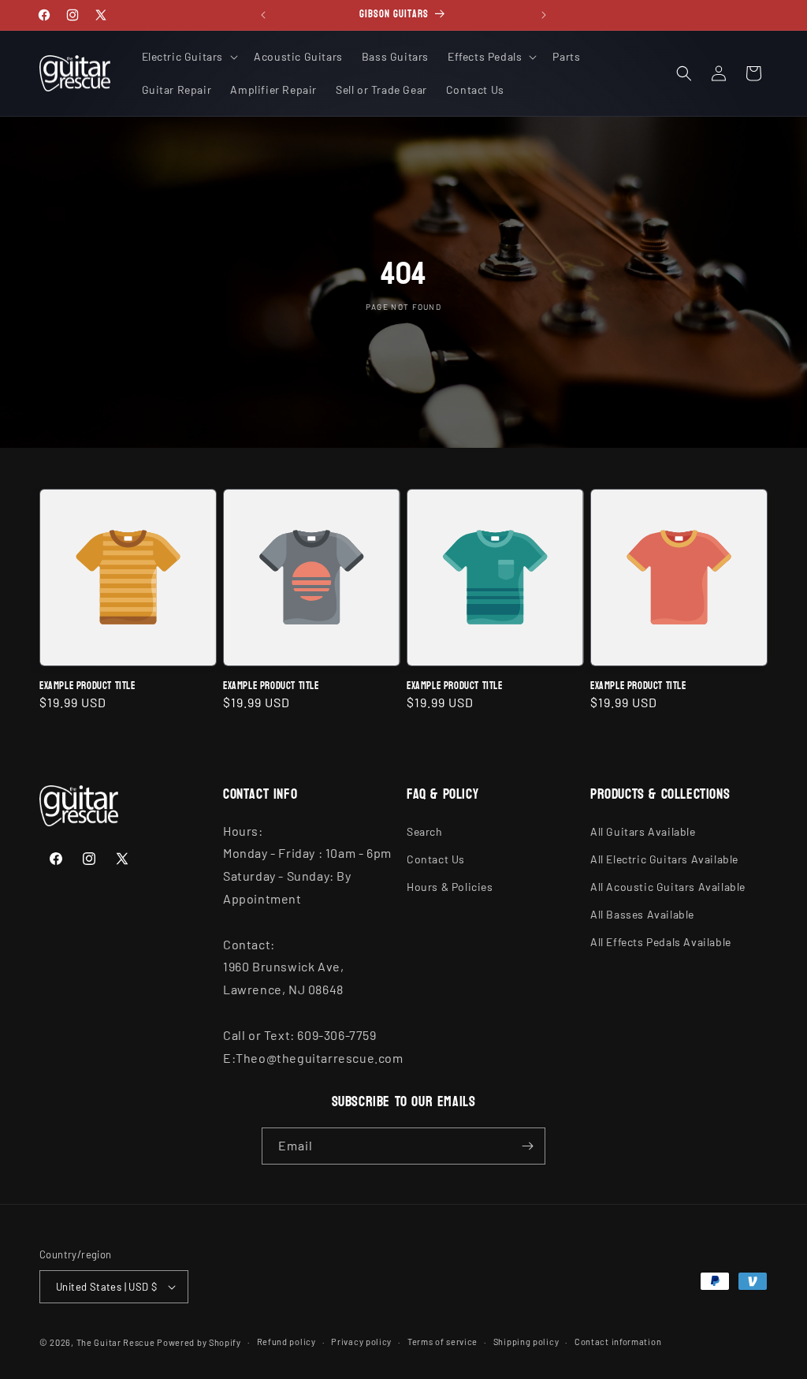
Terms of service (442, 1341)
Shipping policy (526, 1341)
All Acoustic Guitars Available (668, 886)
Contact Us (436, 859)
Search (425, 831)
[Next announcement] (543, 15)
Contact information (618, 1341)
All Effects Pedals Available (660, 942)
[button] (188, 56)
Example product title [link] (87, 686)
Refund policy (286, 1341)
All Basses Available (642, 914)
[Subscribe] (527, 1146)
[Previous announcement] (263, 15)
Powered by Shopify (199, 1342)
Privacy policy (361, 1341)
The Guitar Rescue (115, 1342)
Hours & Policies (450, 886)
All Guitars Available (643, 831)
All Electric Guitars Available (664, 859)
